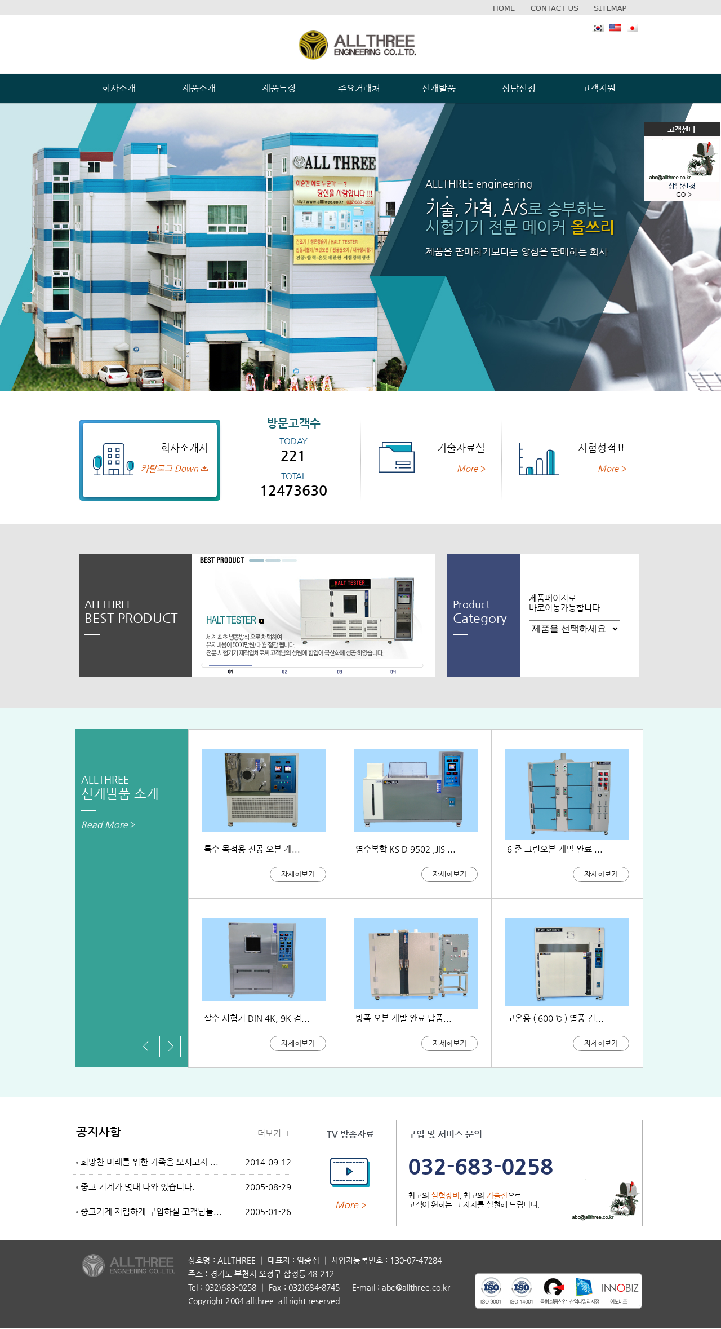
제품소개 (199, 88)
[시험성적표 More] (564, 431)
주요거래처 (359, 88)
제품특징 (279, 88)
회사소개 (119, 88)
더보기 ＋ (274, 1133)
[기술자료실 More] (423, 431)
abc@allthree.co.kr (416, 1287)
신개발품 (439, 88)
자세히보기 (298, 873)
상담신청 (519, 88)
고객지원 (599, 88)
